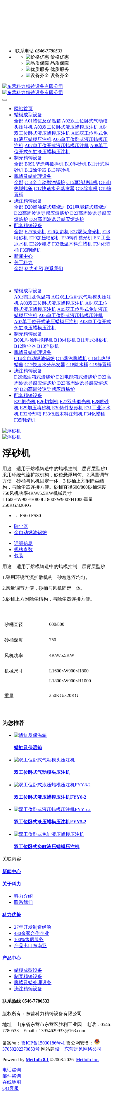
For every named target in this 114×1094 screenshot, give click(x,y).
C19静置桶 (100, 364)
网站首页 (23, 108)
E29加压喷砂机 (35, 407)
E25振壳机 (25, 401)
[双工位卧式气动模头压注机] (44, 759)
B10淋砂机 (65, 340)
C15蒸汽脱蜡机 (71, 358)
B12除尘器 (25, 346)
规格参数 (23, 549)
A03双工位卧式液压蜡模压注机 (52, 303)
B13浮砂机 (48, 346)
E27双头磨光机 (75, 401)
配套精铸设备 (28, 395)
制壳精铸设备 (28, 333)
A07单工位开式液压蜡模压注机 (46, 321)
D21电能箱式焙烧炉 (76, 376)
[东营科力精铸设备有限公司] (57, 90)
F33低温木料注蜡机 (63, 413)
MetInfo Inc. (87, 1059)
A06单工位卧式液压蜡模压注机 (71, 315)
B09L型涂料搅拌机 (33, 340)
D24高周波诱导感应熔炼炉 (47, 389)
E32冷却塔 (31, 413)
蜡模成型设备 (28, 290)
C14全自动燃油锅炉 (34, 358)
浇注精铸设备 (28, 370)
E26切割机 (47, 401)
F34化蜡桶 (94, 413)
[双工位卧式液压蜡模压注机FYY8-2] (52, 784)
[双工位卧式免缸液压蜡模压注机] (49, 834)
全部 (18, 120)
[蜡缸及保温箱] (30, 735)
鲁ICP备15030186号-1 (43, 1042)
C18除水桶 (77, 364)
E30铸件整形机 (67, 407)
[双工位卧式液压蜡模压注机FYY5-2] (52, 809)
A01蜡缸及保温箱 (32, 296)
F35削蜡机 (24, 420)
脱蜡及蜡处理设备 (32, 352)
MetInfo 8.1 (37, 1059)
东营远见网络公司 (83, 1049)
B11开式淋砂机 (92, 340)
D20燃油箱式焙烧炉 (34, 376)
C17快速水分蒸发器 (45, 364)
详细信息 (23, 543)
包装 (18, 555)
